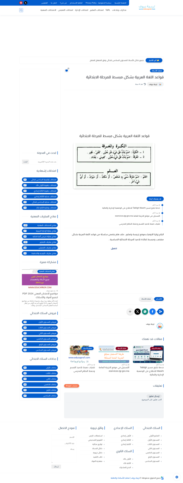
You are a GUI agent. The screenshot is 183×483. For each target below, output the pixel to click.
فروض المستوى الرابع (40, 344)
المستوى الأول (154, 440)
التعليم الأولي (154, 436)
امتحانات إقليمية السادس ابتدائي (40, 180)
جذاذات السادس (40, 396)
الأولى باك (127, 459)
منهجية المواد (97, 461)
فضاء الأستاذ (157, 71)
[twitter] (25, 2)
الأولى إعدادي (126, 436)
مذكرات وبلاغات (119, 10)
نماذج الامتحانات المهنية (40, 225)
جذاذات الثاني (40, 379)
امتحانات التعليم (97, 10)
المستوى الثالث (154, 444)
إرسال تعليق (154, 396)
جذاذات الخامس (40, 384)
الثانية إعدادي (126, 444)
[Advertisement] (91, 37)
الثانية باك (127, 463)
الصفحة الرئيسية (120, 3)
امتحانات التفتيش (65, 10)
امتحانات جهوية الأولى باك (40, 185)
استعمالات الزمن (96, 436)
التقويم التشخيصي (95, 440)
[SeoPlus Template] (162, 478)
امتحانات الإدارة (81, 10)
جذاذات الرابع (40, 390)
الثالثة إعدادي (126, 440)
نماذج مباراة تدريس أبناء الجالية (40, 236)
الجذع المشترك (125, 467)
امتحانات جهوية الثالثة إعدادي (40, 191)
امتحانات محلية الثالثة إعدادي (40, 196)
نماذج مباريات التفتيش (40, 248)
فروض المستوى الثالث (40, 328)
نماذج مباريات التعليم (40, 242)
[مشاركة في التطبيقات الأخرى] (130, 311)
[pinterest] (21, 2)
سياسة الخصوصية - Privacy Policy (98, 3)
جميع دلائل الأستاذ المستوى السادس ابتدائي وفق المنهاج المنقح (117, 60)
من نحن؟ (63, 3)
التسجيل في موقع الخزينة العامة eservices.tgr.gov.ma (137, 216)
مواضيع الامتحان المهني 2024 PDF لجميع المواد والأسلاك (40, 295)
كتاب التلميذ (98, 457)
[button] (152, 311)
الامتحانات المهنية (48, 10)
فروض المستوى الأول (40, 322)
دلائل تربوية (98, 453)
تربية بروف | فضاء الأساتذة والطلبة (125, 478)
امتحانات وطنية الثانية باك (40, 208)
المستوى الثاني (154, 448)
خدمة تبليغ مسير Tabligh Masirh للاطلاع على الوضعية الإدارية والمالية (131, 208)
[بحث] (21, 10)
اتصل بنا (54, 3)
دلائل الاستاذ (97, 448)
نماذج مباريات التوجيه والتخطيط (40, 253)
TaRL (107, 10)
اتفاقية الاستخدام (76, 3)
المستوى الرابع (154, 457)
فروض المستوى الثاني (40, 333)
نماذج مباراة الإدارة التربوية (40, 231)
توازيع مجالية (97, 444)
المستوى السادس (152, 461)
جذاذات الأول (40, 368)
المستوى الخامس (153, 453)
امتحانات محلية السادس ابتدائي (40, 202)
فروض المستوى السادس (40, 350)
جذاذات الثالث (40, 373)
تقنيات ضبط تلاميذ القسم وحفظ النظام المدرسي (139, 224)
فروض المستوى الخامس (40, 339)
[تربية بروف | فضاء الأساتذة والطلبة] (147, 7)
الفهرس (44, 3)
